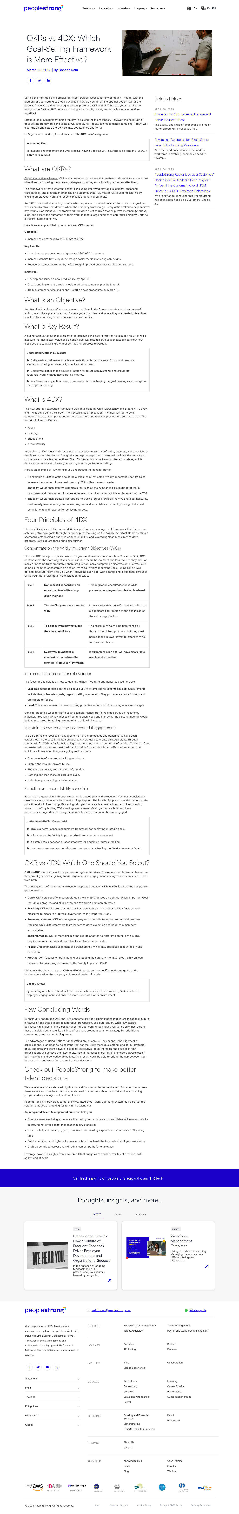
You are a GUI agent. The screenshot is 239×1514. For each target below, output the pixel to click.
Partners (172, 1349)
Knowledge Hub (133, 1460)
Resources (157, 8)
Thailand (30, 1396)
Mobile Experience (134, 1367)
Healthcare (173, 1420)
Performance (174, 1391)
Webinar (172, 1471)
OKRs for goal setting (69, 1041)
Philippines (31, 1406)
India (28, 1387)
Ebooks (171, 1466)
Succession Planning (179, 1396)
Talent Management (178, 1325)
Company (139, 8)
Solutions (88, 8)
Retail (170, 1415)
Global (29, 1424)
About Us (129, 1442)
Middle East (32, 1415)
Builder (171, 1344)
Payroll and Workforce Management (187, 1330)
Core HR (128, 1391)
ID (194, 8)
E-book (175, 1229)
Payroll (128, 1401)
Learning (172, 1381)
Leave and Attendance (136, 1396)
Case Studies (175, 1460)
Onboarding (130, 1386)
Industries (123, 8)
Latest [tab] (97, 1214)
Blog (77, 1229)
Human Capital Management (140, 1325)
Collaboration (175, 1362)
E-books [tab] (141, 1214)
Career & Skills (175, 1386)
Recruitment (131, 1381)
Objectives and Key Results (41, 178)
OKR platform (110, 150)
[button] (52, 1378)
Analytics (129, 1344)
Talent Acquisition (134, 1330)
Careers (128, 1447)
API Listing (130, 1349)
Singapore (31, 1378)
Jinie (126, 1362)
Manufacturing (132, 1423)
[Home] (43, 8)
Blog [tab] (118, 1214)
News (127, 1466)
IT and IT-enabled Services (139, 1429)
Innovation (105, 8)
